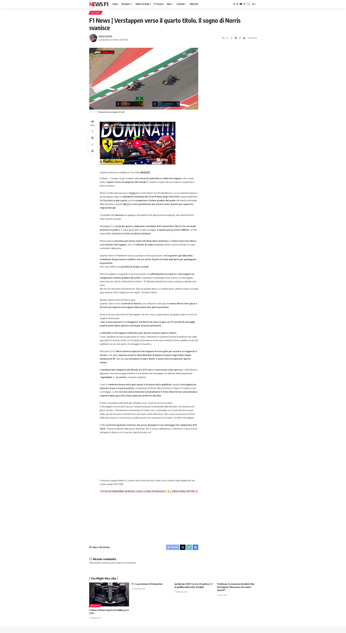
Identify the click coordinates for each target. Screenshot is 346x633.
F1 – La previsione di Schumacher (147, 584)
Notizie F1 (95, 13)
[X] (237, 4)
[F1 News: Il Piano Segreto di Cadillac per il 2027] (109, 594)
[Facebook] (234, 4)
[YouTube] (241, 4)
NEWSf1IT (145, 172)
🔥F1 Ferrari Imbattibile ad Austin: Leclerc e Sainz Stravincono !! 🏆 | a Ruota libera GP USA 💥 (149, 491)
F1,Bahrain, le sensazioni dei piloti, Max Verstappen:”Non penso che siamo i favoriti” (235, 587)
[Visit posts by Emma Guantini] (93, 38)
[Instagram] (244, 4)
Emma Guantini (105, 36)
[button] (248, 4)
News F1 (98, 4)
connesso (106, 562)
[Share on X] (236, 38)
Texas (132, 193)
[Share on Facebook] (231, 38)
